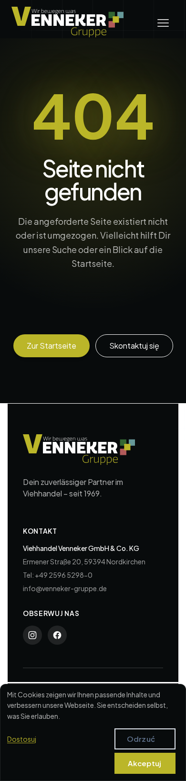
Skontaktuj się (134, 346)
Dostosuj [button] (21, 739)
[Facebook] (57, 635)
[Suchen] (156, 312)
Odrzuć (141, 738)
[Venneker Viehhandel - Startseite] (67, 22)
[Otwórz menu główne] (163, 22)
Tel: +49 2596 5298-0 (58, 575)
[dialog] (93, 732)
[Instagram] (32, 635)
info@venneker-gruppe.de (65, 588)
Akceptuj (144, 763)
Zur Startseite (51, 346)
